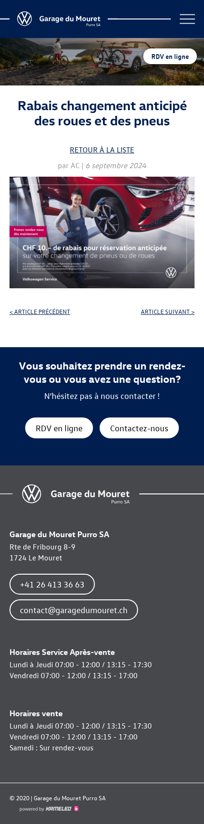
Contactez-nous (139, 428)
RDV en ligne (170, 56)
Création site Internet (49, 808)
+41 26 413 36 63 (52, 584)
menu (187, 19)
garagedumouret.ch (76, 494)
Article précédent (39, 311)
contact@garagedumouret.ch (74, 610)
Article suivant (168, 311)
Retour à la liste (102, 149)
